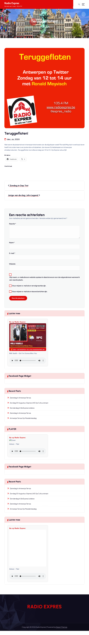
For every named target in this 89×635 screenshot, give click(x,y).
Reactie (12, 224)
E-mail (12, 253)
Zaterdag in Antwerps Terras (20, 398)
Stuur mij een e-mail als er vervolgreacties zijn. (29, 286)
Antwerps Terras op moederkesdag (23, 418)
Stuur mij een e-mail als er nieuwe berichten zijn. (30, 291)
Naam (12, 242)
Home (38, 27)
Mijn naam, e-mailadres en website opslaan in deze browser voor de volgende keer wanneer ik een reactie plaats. (44, 278)
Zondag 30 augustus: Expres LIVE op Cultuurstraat (29, 403)
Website (12, 264)
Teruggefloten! (47, 27)
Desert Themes (61, 627)
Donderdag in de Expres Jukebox (22, 408)
